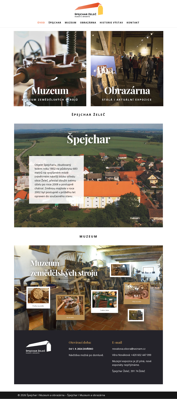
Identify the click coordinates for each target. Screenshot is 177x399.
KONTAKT (133, 23)
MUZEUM (70, 23)
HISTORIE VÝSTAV (111, 23)
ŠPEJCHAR (55, 23)
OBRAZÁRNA (88, 23)
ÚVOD (41, 23)
